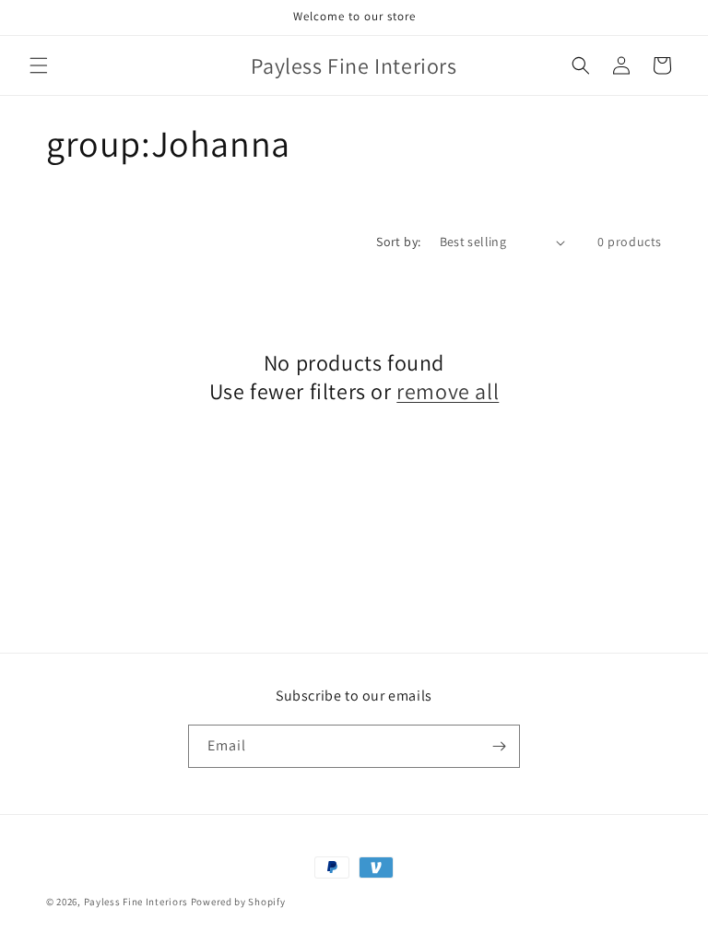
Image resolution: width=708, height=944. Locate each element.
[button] (38, 65)
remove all (447, 391)
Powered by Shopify (238, 901)
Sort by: (398, 241)
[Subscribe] (498, 746)
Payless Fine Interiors (136, 901)
